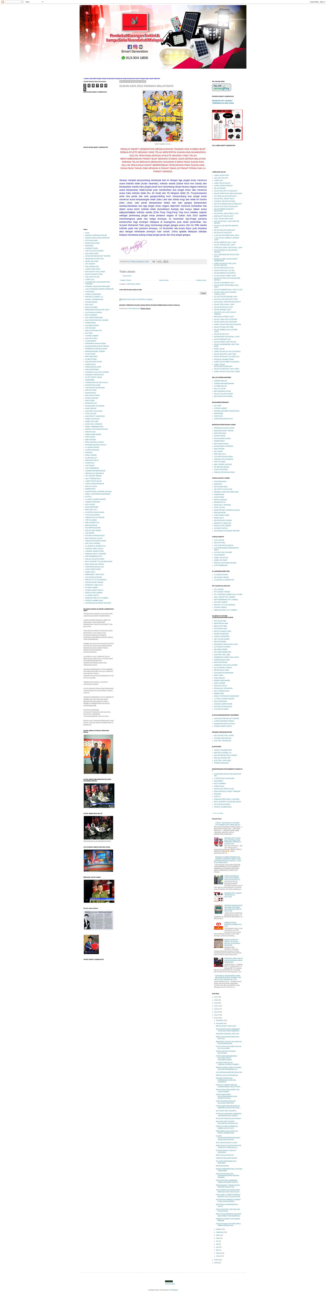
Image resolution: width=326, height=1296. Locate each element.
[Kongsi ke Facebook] (165, 261)
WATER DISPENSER (221, 634)
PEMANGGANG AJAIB (93, 367)
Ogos (218, 1235)
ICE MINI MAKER (91, 302)
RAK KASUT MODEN (92, 543)
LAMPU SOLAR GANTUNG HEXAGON (227, 324)
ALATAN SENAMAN (92, 450)
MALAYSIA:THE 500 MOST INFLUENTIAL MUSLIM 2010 (227, 1122)
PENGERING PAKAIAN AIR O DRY (97, 310)
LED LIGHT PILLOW (92, 277)
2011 (216, 1015)
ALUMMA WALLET (220, 386)
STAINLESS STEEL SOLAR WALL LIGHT (228, 247)
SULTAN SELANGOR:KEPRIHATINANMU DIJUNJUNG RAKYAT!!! (228, 1138)
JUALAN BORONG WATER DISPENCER (99, 289)
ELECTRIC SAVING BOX (222, 741)
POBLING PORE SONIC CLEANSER (226, 799)
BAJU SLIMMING (91, 315)
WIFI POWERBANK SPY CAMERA (226, 600)
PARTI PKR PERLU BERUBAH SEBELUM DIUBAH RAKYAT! (227, 1181)
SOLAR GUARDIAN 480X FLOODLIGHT (228, 204)
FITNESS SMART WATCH (94, 590)
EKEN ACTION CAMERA (94, 593)
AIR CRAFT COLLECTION (223, 489)
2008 (216, 1263)
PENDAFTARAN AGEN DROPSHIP (97, 238)
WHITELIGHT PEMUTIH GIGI (224, 789)
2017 (216, 997)
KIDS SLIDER (90, 504)
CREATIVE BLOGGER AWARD (226, 1158)
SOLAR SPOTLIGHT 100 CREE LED (226, 357)
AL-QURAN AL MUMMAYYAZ (95, 546)
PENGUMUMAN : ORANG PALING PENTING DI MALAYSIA (228, 1186)
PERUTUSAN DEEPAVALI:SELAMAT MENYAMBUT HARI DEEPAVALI (228, 1215)
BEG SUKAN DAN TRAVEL (94, 564)
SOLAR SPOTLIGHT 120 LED (224, 270)
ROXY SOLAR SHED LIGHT (223, 219)
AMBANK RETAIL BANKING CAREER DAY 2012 (233, 924)
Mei (217, 1244)
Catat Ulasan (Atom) (133, 284)
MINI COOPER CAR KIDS (223, 464)
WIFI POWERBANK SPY (93, 556)
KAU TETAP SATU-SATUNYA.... (226, 1111)
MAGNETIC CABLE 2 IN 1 (94, 585)
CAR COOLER (90, 328)
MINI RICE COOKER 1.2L (223, 753)
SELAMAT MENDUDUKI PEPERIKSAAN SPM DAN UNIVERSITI (226, 1080)
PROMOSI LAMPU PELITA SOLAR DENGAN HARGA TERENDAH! (233, 960)
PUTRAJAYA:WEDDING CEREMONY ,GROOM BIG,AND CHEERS (229, 1114)
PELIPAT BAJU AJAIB (92, 385)
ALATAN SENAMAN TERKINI (224, 721)
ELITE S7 (88, 497)
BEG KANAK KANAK (92, 395)
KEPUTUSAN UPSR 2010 (225, 1155)
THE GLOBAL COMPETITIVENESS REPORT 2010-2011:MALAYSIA (228, 1195)
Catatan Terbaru (125, 280)
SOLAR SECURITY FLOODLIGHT (225, 191)
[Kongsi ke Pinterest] (167, 261)
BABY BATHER (90, 440)
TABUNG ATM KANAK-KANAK (95, 541)
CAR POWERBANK (92, 468)
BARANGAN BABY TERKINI (95, 351)
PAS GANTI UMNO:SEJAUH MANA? (228, 1118)
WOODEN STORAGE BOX (94, 375)
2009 (216, 1260)
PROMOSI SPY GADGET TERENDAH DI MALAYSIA (233, 895)
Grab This (216, 813)
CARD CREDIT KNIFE (93, 569)
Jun (217, 1241)
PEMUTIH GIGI (90, 432)
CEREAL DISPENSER (93, 294)
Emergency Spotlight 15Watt (224, 359)
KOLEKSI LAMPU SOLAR (94, 548)
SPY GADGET (90, 264)
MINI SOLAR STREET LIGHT (224, 317)
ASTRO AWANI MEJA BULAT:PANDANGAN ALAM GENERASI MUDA (226, 1096)
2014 (216, 1006)
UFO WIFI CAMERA (221, 602)
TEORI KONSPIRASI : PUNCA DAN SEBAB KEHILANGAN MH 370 (232, 878)
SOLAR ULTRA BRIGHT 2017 (224, 283)
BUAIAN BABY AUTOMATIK (94, 406)
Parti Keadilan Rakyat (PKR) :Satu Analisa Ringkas (227, 1090)
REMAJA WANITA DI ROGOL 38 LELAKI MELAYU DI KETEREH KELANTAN (232, 942)
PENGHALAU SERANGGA (94, 473)
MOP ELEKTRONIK (92, 369)
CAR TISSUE (89, 465)
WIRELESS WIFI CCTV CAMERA (96, 598)
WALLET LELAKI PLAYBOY (94, 559)
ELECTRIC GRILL (91, 338)
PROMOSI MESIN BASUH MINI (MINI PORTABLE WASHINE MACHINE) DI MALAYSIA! (233, 908)
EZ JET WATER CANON (93, 377)
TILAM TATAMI (90, 354)
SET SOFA (89, 333)
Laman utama (163, 280)
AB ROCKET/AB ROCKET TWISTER (97, 256)
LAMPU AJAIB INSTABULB (94, 484)
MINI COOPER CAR (92, 523)
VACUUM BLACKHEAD (93, 577)
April (218, 1247)
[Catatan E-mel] (153, 261)
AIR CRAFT (89, 305)
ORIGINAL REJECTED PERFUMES (97, 286)
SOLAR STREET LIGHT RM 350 (225, 342)
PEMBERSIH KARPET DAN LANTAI (226, 657)
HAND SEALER (90, 408)
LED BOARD (89, 533)
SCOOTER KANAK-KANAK (94, 512)
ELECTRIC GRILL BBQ (222, 655)
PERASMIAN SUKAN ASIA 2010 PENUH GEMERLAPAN (227, 1132)
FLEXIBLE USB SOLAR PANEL (225, 201)
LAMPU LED (89, 279)
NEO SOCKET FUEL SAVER (95, 272)
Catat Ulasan (127, 276)
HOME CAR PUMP (91, 421)
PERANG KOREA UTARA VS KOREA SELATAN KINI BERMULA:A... (228, 1068)
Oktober (219, 1229)
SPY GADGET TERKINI (93, 476)
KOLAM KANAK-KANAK (93, 362)
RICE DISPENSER (91, 507)
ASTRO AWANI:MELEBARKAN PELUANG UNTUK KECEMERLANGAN (226, 1058)
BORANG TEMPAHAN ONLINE (96, 235)
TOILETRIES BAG (220, 481)
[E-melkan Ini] (157, 261)
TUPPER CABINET (92, 336)
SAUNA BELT (90, 292)
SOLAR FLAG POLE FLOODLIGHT (226, 206)
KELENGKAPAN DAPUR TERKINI (97, 346)
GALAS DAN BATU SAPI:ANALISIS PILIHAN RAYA (228, 1210)
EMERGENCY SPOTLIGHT (94, 574)
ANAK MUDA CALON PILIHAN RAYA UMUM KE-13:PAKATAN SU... (228, 1146)
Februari (219, 1253)
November (220, 1023)
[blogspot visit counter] (169, 1282)
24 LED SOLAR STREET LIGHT (225, 276)
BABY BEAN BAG (91, 356)
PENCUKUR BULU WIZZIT (94, 442)
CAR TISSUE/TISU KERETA (223, 545)
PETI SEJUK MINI (91, 240)
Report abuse (146, 308)
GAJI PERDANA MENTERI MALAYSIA (229, 1072)
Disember (219, 1020)
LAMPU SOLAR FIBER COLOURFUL (227, 362)
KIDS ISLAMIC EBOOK (93, 530)
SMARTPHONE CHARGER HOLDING (98, 491)
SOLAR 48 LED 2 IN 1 (221, 334)
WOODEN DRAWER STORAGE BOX (227, 411)
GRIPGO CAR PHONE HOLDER (96, 429)
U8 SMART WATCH (92, 595)
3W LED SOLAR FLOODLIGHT (224, 230)
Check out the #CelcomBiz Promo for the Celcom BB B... (228, 1047)
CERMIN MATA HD (220, 381)
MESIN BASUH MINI (92, 243)
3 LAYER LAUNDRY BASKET (95, 499)
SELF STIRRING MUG (93, 478)
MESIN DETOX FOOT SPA (94, 259)
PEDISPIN (88, 453)
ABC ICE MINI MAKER (221, 639)
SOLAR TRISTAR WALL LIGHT (224, 245)
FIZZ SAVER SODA (92, 253)
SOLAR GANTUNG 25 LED (223, 307)
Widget (221, 813)
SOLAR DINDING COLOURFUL (225, 273)
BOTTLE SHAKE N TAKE (94, 274)
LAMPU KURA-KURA (92, 269)
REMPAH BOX (90, 489)
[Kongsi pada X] (162, 261)
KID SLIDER (218, 451)
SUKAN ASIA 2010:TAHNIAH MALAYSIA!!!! (226, 1052)
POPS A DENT (90, 437)
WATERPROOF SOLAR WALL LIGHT (227, 337)
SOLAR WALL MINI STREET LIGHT (226, 213)
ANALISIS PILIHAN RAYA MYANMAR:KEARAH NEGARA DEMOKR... (227, 1175)
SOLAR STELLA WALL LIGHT (224, 304)
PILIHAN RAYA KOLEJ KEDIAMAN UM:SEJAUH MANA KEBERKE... (228, 1030)
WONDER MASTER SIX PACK (95, 445)
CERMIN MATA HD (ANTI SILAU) (96, 382)
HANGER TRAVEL (91, 248)
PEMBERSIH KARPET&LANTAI (96, 349)
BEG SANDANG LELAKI (93, 538)
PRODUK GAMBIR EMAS (94, 600)
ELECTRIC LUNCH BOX (93, 411)
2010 (216, 1018)
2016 (216, 1000)
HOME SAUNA (90, 364)
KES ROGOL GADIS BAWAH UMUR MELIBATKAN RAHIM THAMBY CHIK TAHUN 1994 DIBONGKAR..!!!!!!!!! (227, 977)
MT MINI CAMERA (91, 587)
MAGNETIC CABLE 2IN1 (222, 523)
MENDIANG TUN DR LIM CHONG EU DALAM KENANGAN (229, 1042)
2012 (216, 1012)
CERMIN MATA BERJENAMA (95, 471)
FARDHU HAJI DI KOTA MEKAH (227, 1075)
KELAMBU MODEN (92, 325)
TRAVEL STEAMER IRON (94, 299)
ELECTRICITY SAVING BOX (95, 416)
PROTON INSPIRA (222, 1166)
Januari (219, 1256)
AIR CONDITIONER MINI (94, 317)
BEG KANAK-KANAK (221, 444)
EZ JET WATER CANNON (223, 667)
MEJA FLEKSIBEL (220, 642)
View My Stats (170, 1284)
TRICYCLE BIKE (91, 520)
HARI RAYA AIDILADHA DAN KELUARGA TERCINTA (226, 1102)
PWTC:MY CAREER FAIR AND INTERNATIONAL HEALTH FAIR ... (228, 1086)
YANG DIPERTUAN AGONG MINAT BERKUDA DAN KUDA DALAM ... (228, 1191)
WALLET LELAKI (91, 486)
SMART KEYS (90, 572)
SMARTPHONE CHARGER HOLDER (227, 510)
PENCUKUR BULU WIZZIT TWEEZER (227, 791)
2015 (216, 1003)
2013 (216, 1009)
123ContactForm (134, 308)
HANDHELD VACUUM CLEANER (97, 372)
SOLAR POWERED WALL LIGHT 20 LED (228, 290)
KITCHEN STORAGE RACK (95, 535)
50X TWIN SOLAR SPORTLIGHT (225, 196)
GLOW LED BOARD (221, 469)
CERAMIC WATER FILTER (94, 551)
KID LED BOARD (220, 188)
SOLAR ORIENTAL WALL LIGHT (225, 242)
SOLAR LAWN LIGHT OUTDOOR (225, 319)
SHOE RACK (89, 463)
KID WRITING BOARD (93, 528)
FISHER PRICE (90, 393)
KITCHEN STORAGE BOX (223, 706)
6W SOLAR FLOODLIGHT (223, 233)
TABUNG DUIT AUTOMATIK (94, 517)
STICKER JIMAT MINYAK (222, 738)
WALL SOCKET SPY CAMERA (224, 597)
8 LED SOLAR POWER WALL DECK (226, 235)
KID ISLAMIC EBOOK (221, 577)
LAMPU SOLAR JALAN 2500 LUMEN (227, 371)
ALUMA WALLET (91, 458)
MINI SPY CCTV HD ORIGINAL (96, 580)
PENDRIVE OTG (91, 403)
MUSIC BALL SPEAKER (93, 424)
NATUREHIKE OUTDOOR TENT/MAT (98, 603)
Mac (217, 1250)
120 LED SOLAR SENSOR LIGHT (225, 297)
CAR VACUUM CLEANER (94, 251)
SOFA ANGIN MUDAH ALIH (94, 567)
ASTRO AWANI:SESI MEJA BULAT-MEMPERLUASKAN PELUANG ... (228, 1107)
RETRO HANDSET (91, 398)
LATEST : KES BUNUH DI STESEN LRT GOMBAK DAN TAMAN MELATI (227, 824)
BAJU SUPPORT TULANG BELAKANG (98, 561)
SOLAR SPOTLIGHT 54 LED (224, 268)
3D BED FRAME (91, 359)
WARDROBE (89, 380)
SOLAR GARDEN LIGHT (222, 310)
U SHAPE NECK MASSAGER (224, 778)
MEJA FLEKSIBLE (91, 307)
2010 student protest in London (226, 1143)
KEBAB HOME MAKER (93, 434)
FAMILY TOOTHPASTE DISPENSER (97, 494)
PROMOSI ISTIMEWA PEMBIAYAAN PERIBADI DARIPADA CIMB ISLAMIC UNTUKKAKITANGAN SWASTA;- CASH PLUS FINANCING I (227, 859)
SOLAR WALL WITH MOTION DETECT (227, 302)
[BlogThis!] (160, 261)
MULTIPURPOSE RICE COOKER (96, 320)
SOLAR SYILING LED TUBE (223, 327)
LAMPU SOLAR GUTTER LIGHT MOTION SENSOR (225, 264)
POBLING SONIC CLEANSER (95, 554)
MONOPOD (89, 246)
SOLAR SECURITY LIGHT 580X (225, 354)
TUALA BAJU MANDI (92, 515)
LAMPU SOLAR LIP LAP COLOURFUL (227, 351)
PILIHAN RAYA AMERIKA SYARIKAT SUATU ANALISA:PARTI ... (228, 1200)
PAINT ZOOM (89, 401)
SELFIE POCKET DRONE (94, 582)
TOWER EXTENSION (92, 502)
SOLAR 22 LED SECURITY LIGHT (226, 299)
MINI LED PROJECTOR (93, 330)
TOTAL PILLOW (90, 414)
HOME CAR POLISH (92, 419)
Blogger (175, 1290)
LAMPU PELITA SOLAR (93, 481)
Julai (218, 1238)
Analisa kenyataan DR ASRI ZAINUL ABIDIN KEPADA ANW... (228, 1224)
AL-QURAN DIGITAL (92, 447)
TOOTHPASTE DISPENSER (95, 388)
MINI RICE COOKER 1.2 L (94, 297)
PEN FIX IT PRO (91, 390)
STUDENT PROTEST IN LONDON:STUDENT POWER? (227, 1063)
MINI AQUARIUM (91, 525)
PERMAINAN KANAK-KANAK (95, 343)
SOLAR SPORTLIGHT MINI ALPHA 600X (228, 193)
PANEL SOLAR (219, 349)
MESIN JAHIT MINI (91, 261)
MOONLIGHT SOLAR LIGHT (224, 216)
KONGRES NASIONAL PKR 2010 (227, 1034)
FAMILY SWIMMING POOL (94, 427)
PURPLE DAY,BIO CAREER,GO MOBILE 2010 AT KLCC (227, 1127)
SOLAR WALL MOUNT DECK (224, 199)
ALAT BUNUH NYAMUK (93, 312)
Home (87, 233)
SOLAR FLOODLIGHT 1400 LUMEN (226, 369)
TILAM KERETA (90, 341)
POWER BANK (90, 323)
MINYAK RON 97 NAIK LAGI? (226, 1026)
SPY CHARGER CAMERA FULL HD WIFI (228, 594)
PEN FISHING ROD (92, 266)
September (220, 1232)
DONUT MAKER (91, 455)
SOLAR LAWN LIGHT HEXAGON (225, 322)
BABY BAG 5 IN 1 (91, 510)
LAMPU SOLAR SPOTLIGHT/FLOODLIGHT (223, 365)
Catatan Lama (201, 280)
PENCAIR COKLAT (92, 460)
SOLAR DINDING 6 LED (222, 339)
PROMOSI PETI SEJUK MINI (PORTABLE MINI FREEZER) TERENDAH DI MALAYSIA (232, 841)
